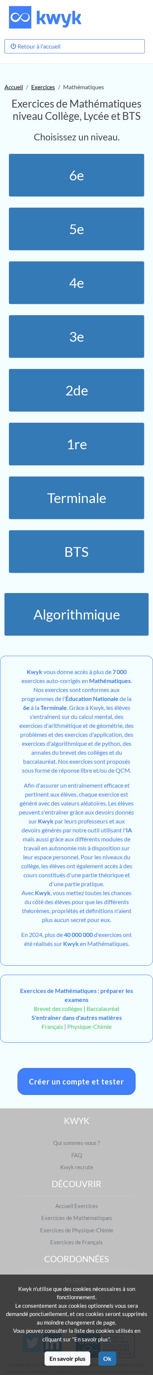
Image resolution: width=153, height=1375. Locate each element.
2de (76, 390)
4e (76, 282)
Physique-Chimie (89, 1026)
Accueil (13, 86)
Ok (107, 1358)
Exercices (43, 86)
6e (76, 175)
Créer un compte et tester (76, 1081)
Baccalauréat (103, 1008)
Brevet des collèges (59, 1008)
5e (76, 229)
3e (76, 336)
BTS (76, 551)
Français (52, 1026)
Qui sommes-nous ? (76, 1142)
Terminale (76, 498)
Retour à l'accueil (38, 46)
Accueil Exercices (76, 1205)
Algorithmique (76, 614)
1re (76, 444)
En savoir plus (67, 1358)
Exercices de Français (76, 1242)
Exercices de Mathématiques (76, 1217)
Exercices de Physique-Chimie (76, 1230)
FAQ (76, 1155)
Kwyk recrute (76, 1167)
